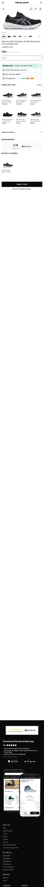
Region (24, 885)
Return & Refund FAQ (9, 845)
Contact (5, 842)
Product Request (8, 870)
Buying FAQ (6, 856)
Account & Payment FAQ (10, 848)
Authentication (7, 831)
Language (6, 885)
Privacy (5, 836)
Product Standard (8, 867)
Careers (5, 839)
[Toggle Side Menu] (3, 2)
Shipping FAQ (7, 861)
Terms (5, 834)
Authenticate (7, 864)
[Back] (4, 9)
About (5, 828)
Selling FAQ (6, 858)
